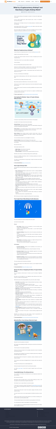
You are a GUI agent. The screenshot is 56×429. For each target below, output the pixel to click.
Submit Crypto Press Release (10, 416)
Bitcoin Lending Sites (41, 415)
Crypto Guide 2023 (21, 5)
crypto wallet (30, 26)
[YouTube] (43, 427)
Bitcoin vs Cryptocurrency (26, 162)
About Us (7, 411)
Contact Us (7, 412)
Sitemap (7, 417)
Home (19, 1)
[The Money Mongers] (10, 1)
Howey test (17, 306)
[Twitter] (41, 427)
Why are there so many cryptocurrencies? (31, 94)
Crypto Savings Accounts (42, 416)
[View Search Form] (51, 1)
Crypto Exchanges (41, 411)
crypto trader (20, 368)
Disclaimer (7, 413)
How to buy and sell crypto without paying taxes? (30, 317)
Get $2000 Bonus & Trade (45, 1)
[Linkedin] (45, 427)
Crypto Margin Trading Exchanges (43, 412)
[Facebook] (39, 427)
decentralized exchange (36, 385)
